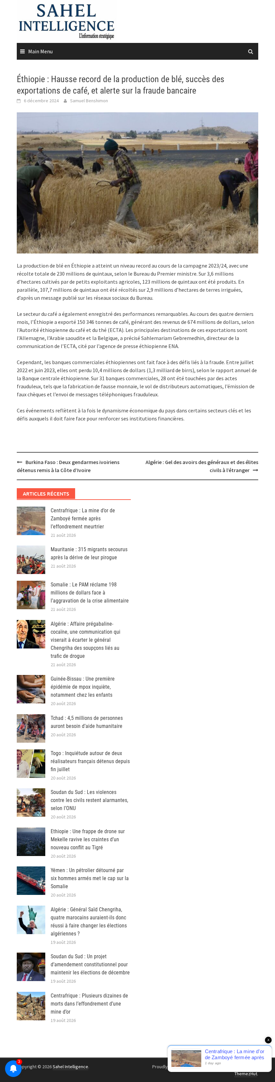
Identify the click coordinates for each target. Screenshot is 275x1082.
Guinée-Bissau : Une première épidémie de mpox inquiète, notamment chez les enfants (83, 687)
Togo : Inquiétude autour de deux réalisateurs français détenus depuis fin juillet (90, 761)
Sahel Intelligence (70, 1067)
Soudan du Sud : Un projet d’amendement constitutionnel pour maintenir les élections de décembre (90, 964)
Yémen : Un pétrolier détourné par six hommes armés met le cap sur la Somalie (90, 878)
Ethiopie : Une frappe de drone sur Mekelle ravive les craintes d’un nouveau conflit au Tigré (88, 839)
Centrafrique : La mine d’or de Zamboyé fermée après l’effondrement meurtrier (83, 518)
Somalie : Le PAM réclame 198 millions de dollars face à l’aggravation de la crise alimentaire (90, 592)
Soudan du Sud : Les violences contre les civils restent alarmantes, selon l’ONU (89, 800)
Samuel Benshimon (89, 101)
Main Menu (40, 51)
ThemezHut (245, 1074)
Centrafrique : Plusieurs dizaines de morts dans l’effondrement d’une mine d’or (89, 1003)
